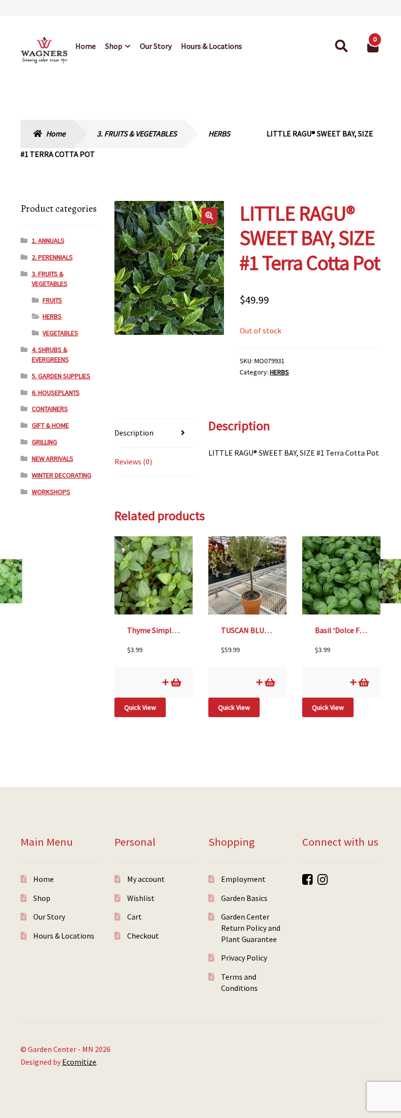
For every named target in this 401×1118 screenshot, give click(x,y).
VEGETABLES (60, 333)
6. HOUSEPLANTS (56, 392)
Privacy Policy (244, 958)
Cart (134, 916)
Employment (243, 879)
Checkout (143, 936)
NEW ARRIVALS (52, 458)
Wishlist (141, 898)
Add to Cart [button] (175, 682)
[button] (209, 215)
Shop (113, 46)
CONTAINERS (50, 408)
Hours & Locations (211, 46)
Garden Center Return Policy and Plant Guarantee (250, 927)
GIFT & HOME (50, 425)
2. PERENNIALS (52, 257)
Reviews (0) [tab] (133, 461)
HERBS (219, 133)
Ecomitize (79, 1062)
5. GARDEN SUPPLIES (61, 376)
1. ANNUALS (48, 240)
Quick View (140, 707)
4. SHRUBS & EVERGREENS (50, 354)
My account (146, 879)
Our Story (156, 46)
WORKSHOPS (51, 491)
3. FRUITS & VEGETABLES (137, 133)
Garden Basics (244, 898)
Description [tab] (134, 433)
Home (85, 46)
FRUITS (52, 300)
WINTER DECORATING (61, 475)
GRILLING (44, 442)
